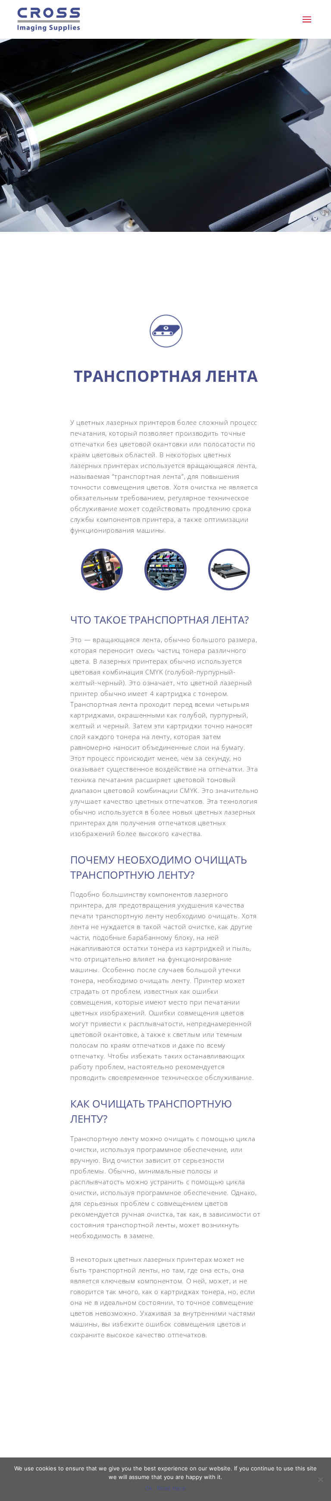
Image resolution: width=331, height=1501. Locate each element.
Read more (171, 1488)
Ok (149, 1488)
